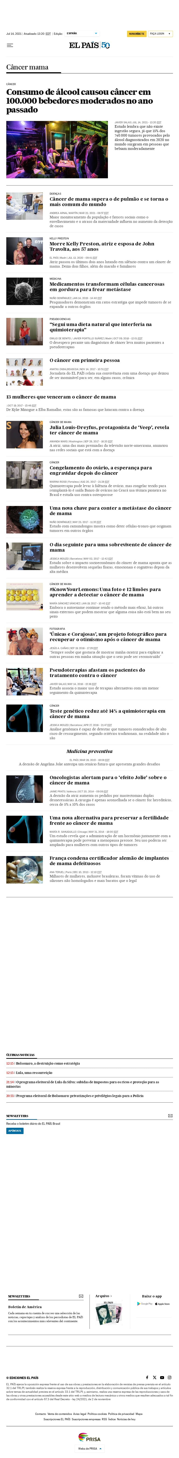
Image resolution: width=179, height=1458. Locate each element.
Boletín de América (25, 1307)
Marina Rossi (58, 481)
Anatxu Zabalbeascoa (64, 369)
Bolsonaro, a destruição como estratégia (48, 1063)
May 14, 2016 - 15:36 (82, 684)
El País (54, 257)
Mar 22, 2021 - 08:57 (94, 213)
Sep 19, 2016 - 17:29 (84, 648)
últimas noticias (20, 1055)
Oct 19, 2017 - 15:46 (22, 405)
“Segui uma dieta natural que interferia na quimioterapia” (101, 328)
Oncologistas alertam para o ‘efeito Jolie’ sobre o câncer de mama (108, 781)
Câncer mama (27, 67)
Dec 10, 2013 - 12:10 (87, 872)
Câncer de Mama (61, 584)
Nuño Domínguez (60, 298)
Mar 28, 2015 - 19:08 (95, 760)
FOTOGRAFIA (57, 629)
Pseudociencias (60, 319)
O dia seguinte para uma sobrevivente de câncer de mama (111, 548)
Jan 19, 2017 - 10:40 (96, 603)
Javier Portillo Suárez (88, 338)
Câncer (11, 84)
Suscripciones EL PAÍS (57, 1419)
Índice (112, 1419)
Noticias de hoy (126, 1419)
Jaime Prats (57, 791)
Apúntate (14, 1130)
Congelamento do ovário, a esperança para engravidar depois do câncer (101, 471)
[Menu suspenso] (10, 45)
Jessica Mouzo (59, 558)
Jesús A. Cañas (59, 648)
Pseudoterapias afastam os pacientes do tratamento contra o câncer (97, 673)
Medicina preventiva (89, 752)
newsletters (17, 1116)
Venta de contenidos (60, 1414)
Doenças (55, 194)
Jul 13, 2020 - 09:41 (82, 257)
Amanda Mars (58, 441)
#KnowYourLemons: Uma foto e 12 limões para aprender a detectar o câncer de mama (105, 593)
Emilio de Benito (60, 338)
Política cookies (97, 1414)
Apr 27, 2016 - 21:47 (98, 725)
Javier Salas (123, 122)
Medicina (55, 279)
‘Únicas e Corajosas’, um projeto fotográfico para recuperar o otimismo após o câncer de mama (108, 637)
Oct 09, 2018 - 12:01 (128, 338)
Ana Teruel (57, 872)
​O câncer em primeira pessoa (85, 360)
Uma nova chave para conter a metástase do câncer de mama (111, 511)
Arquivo (102, 1296)
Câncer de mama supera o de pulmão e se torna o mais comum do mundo (109, 202)
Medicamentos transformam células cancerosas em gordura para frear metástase (107, 287)
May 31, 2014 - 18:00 (103, 831)
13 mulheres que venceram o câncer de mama (61, 397)
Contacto (40, 1414)
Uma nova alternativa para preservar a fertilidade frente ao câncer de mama (109, 821)
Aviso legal (79, 1414)
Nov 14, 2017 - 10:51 (94, 369)
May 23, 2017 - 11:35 (87, 522)
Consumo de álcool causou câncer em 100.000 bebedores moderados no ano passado (79, 101)
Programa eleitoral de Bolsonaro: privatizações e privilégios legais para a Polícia (80, 1096)
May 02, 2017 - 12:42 (98, 558)
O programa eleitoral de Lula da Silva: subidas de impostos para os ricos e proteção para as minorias (82, 1084)
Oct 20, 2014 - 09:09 (93, 791)
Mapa (139, 1414)
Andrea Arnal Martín (64, 213)
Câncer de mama (61, 422)
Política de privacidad (121, 1414)
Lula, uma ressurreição (34, 1073)
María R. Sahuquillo (63, 831)
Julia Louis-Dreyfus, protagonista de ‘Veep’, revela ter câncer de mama (109, 431)
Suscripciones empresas (86, 1419)
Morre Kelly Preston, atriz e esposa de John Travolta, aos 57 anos (102, 247)
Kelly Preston (59, 238)
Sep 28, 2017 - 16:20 (98, 441)
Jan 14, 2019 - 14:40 (87, 298)
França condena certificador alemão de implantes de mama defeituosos (109, 861)
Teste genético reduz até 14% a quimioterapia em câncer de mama (108, 714)
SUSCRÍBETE (137, 33)
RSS (104, 1419)
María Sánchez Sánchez (65, 603)
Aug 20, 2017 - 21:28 (94, 481)
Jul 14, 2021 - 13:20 (147, 122)
